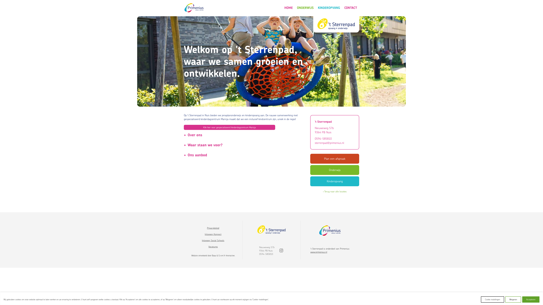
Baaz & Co (216, 255)
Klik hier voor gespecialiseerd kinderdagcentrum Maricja (229, 127)
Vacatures (213, 246)
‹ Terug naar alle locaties (335, 191)
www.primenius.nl (318, 252)
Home (288, 8)
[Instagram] (281, 251)
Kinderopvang (329, 8)
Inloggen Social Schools (213, 240)
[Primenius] (194, 7)
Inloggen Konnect (213, 234)
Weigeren (513, 299)
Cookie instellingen (492, 299)
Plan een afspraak (334, 159)
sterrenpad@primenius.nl (329, 143)
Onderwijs (305, 8)
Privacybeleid (213, 228)
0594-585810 (323, 138)
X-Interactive (229, 255)
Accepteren (530, 299)
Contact (350, 8)
